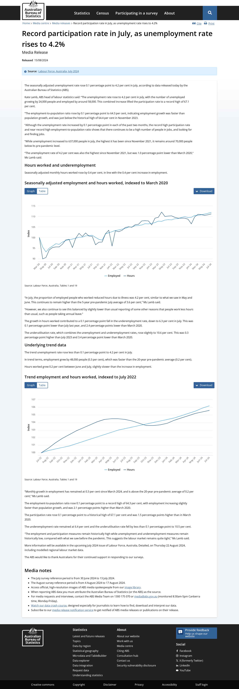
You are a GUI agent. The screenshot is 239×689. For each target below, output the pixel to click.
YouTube (185, 670)
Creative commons (42, 684)
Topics (77, 641)
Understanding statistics (88, 675)
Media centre (41, 23)
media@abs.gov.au (145, 596)
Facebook (185, 651)
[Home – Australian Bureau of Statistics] (32, 637)
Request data (81, 670)
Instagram (186, 655)
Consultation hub (127, 655)
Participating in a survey (136, 13)
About (169, 13)
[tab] (31, 191)
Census (102, 13)
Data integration (83, 665)
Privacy (139, 684)
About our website (128, 636)
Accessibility (169, 684)
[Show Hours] (129, 279)
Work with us (125, 641)
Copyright (79, 684)
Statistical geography (85, 651)
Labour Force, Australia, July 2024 (58, 71)
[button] (210, 13)
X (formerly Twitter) (191, 660)
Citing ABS (123, 651)
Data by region (82, 646)
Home (26, 23)
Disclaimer (109, 684)
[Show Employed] (112, 279)
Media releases (61, 23)
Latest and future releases (89, 636)
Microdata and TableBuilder (90, 655)
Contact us (123, 660)
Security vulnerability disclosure (136, 665)
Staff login (201, 684)
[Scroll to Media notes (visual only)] (55, 571)
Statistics (82, 13)
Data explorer (81, 660)
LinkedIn (185, 665)
